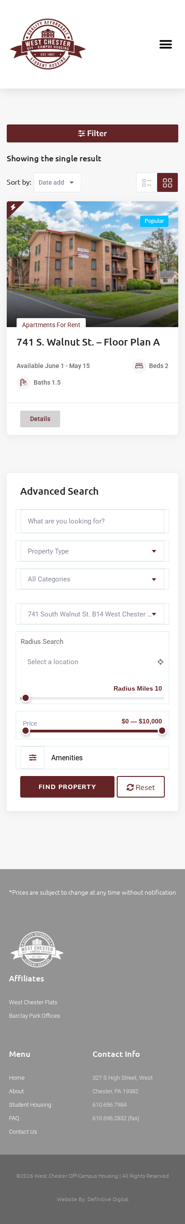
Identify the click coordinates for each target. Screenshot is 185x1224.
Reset (144, 787)
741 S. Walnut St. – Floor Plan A (88, 342)
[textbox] (92, 551)
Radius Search (42, 642)
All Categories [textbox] (49, 579)
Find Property (67, 787)
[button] (166, 44)
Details (40, 418)
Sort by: (19, 181)
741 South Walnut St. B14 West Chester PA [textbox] (91, 614)
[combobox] (92, 551)
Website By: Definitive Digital (92, 1198)
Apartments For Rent (51, 324)
